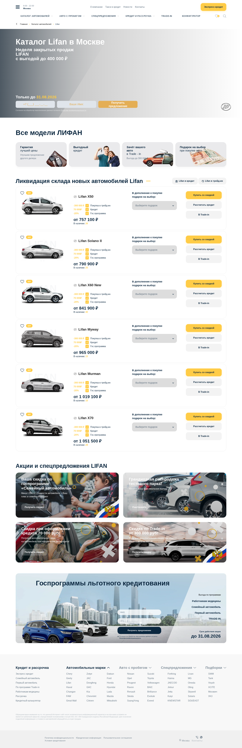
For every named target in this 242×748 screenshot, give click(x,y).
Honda (110, 683)
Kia (88, 692)
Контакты (140, 7)
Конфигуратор (191, 16)
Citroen (90, 700)
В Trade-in (203, 214)
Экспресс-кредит (213, 7)
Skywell (192, 692)
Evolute (151, 696)
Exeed (150, 700)
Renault (131, 692)
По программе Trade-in (27, 687)
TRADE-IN (215, 618)
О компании (96, 7)
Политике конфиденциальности (73, 110)
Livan (190, 674)
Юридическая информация (88, 738)
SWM (211, 674)
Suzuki (150, 674)
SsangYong (133, 700)
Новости (127, 7)
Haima (171, 678)
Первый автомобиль (208, 612)
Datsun (110, 674)
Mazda (110, 696)
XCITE (211, 687)
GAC (89, 687)
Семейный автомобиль (206, 607)
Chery (69, 674)
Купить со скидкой (203, 195)
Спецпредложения (103, 16)
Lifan (68, 683)
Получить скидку (34, 507)
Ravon (130, 687)
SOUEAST (193, 700)
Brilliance (152, 692)
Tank (210, 678)
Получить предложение (118, 104)
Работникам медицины (206, 601)
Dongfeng (91, 683)
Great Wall (71, 700)
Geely (69, 678)
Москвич (212, 692)
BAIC (150, 687)
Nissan (130, 674)
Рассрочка (21, 696)
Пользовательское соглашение (117, 738)
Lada (109, 692)
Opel (129, 678)
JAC (89, 678)
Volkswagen (153, 683)
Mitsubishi (112, 700)
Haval (69, 687)
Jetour (171, 687)
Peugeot (131, 683)
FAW (68, 696)
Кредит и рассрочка (139, 16)
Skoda (130, 696)
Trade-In (166, 16)
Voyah (211, 683)
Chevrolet (91, 696)
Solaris (191, 696)
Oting (190, 687)
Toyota (150, 678)
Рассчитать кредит (203, 205)
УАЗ (210, 696)
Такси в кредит (113, 7)
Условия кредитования (55, 740)
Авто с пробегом (70, 16)
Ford (109, 678)
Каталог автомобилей (35, 16)
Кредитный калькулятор (28, 700)
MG (189, 678)
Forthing (172, 674)
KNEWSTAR (174, 700)
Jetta (170, 692)
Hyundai (111, 687)
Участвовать (139, 507)
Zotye (89, 674)
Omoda (191, 683)
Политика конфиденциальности (59, 738)
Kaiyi (170, 696)
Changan (70, 692)
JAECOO (172, 683)
